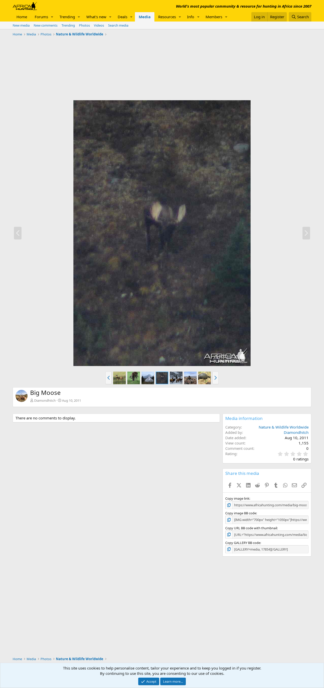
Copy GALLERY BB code (242, 542)
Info (190, 16)
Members (214, 16)
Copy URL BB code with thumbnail (251, 528)
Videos (99, 25)
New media (21, 25)
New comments (45, 25)
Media (145, 16)
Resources (167, 16)
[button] (52, 17)
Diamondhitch (45, 400)
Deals (122, 16)
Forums (41, 16)
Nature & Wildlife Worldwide (284, 427)
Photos (84, 25)
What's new (96, 16)
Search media (118, 25)
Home (21, 16)
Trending (67, 16)
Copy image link (237, 498)
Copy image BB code (240, 513)
